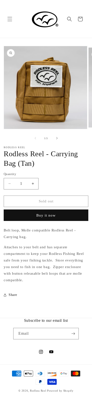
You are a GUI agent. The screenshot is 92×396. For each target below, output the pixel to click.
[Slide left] (35, 138)
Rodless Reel (38, 390)
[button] (9, 19)
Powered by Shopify (60, 390)
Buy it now (46, 215)
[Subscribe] (73, 333)
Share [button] (13, 295)
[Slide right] (57, 138)
